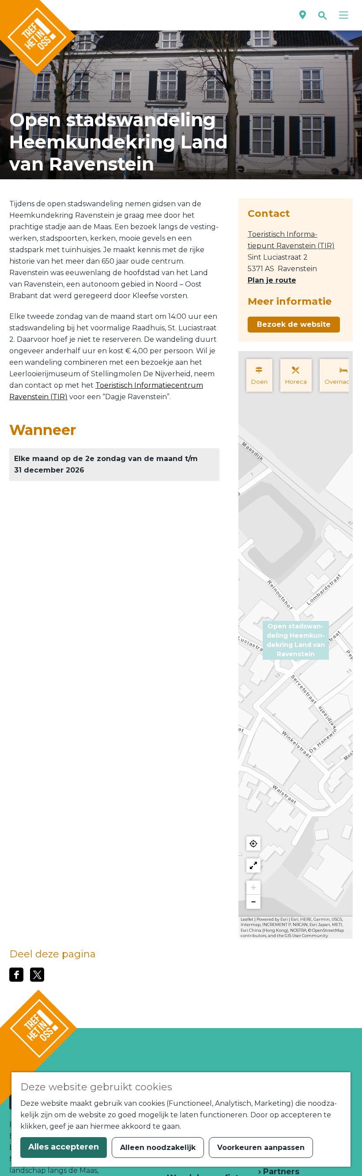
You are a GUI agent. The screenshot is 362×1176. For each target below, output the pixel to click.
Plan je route (272, 280)
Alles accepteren (63, 1147)
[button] (295, 645)
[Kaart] (302, 15)
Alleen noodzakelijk (158, 1147)
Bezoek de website (294, 324)
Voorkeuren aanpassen (261, 1147)
